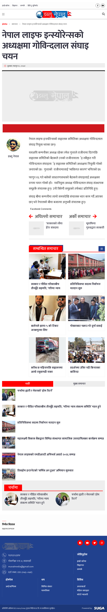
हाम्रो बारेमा (5, 5)
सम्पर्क (22, 5)
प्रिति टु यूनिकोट (33, 5)
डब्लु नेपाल (13, 156)
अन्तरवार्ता (81, 586)
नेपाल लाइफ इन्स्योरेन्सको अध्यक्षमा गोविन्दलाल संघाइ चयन (45, 46)
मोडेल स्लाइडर (83, 590)
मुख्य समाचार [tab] (79, 384)
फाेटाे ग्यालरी (82, 594)
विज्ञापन (14, 5)
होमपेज (4, 24)
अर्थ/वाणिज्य (11, 586)
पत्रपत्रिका (45, 590)
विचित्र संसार (46, 586)
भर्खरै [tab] (27, 384)
